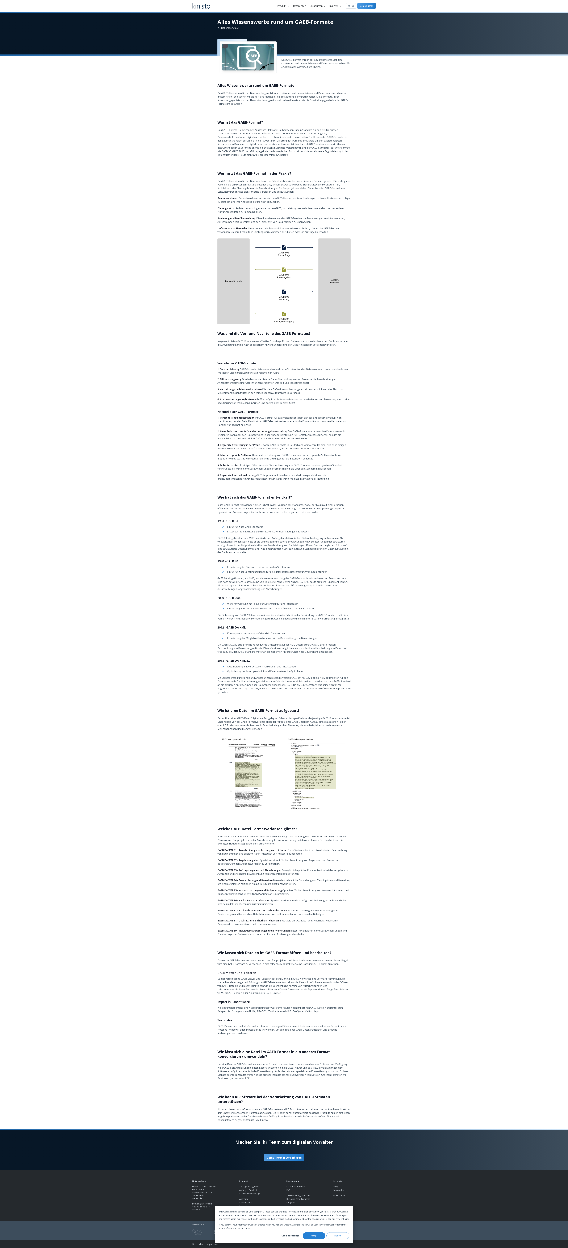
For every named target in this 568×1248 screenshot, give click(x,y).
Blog (335, 1186)
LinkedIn (196, 1209)
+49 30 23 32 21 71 (201, 1206)
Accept (314, 1235)
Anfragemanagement (249, 1186)
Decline (337, 1235)
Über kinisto (339, 1195)
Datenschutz (198, 1244)
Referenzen (299, 6)
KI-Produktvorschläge (249, 1193)
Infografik (291, 1202)
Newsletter (338, 1190)
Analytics (243, 1199)
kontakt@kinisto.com (202, 1203)
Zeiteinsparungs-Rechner (298, 1195)
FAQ (288, 1190)
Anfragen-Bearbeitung (249, 1190)
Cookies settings (290, 1235)
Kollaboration (245, 1202)
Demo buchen (366, 5)
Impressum (212, 1244)
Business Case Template (298, 1199)
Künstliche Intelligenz (296, 1186)
